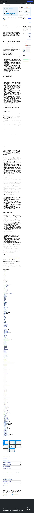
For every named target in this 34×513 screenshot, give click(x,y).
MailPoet (5, 403)
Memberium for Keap (6, 407)
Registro (5, 401)
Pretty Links (5, 426)
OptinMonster (5, 417)
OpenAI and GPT (6, 310)
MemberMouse (5, 408)
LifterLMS (5, 398)
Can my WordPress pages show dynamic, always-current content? (11, 470)
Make (4, 405)
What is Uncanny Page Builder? (6, 466)
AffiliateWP (5, 333)
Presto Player (5, 425)
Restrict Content (6, 434)
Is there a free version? (5, 485)
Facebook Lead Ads (6, 285)
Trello (4, 319)
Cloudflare (5, 351)
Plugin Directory (4, 3)
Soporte (30, 22)
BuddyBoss (5, 345)
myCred (5, 414)
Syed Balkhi (5, 495)
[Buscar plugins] (9, 5)
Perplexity (5, 311)
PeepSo (5, 420)
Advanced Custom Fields (7, 332)
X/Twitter (5, 321)
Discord (5, 282)
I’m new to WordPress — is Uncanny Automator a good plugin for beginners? (7, 479)
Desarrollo (13, 22)
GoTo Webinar (5, 296)
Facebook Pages (6, 286)
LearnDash (5, 395)
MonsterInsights (6, 413)
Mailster (5, 404)
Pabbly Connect (6, 418)
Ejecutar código (5, 435)
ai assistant (30, 36)
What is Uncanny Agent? (6, 460)
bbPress (5, 343)
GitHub (4, 288)
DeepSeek (5, 281)
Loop (4, 400)
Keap (4, 300)
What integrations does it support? (7, 481)
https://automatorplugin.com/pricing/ (7, 252)
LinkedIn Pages (5, 302)
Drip (4, 283)
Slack (4, 315)
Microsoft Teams (6, 307)
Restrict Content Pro (6, 432)
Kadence (5, 393)
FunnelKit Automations (6, 340)
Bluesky (5, 275)
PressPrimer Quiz (6, 424)
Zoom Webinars (5, 326)
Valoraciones (8, 22)
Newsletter (5, 415)
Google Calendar (6, 289)
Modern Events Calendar (7, 412)
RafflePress (5, 429)
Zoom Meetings (6, 325)
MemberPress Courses (6, 410)
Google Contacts (6, 290)
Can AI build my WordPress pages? (7, 468)
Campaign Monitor (6, 277)
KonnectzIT (5, 394)
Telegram (5, 317)
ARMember (5, 337)
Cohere (4, 279)
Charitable (5, 350)
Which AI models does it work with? (7, 464)
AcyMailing (5, 329)
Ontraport (5, 309)
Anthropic (5, 271)
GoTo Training (5, 295)
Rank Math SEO (6, 430)
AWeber (5, 273)
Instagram (5, 299)
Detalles (4, 22)
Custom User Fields (6, 349)
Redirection (5, 431)
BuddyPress (5, 346)
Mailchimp (5, 303)
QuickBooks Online (6, 312)
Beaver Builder (5, 342)
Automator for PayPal (6, 339)
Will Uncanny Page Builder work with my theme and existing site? (11, 472)
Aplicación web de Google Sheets (8, 293)
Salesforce (5, 313)
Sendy (4, 314)
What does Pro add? (5, 483)
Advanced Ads (5, 330)
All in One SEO (5, 335)
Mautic (4, 305)
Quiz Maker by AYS (6, 428)
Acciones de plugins (6, 421)
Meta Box (5, 411)
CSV (4, 348)
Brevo (4, 276)
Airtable (5, 334)
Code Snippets (5, 352)
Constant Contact (6, 280)
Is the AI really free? (5, 458)
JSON (4, 392)
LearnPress (5, 397)
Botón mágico (5, 402)
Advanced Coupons (6, 331)
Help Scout (5, 297)
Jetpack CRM (5, 391)
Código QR (5, 427)
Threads (5, 318)
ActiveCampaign (6, 270)
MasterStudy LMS (6, 406)
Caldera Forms (5, 347)
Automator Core (6, 338)
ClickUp (5, 278)
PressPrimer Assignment (6, 423)
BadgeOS (5, 341)
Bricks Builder (5, 344)
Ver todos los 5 (29, 33)
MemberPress (5, 409)
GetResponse (5, 287)
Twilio (4, 320)
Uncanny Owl (9, 19)
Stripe (4, 316)
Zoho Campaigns (6, 324)
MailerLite (5, 304)
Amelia (4, 336)
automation (30, 37)
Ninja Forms (5, 416)
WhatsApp (5, 322)
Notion (4, 308)
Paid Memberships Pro (6, 419)
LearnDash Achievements (7, 396)
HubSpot (5, 298)
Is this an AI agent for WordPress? (7, 462)
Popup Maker (5, 422)
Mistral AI (5, 306)
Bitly (4, 274)
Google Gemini (5, 291)
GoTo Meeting (5, 294)
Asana (4, 272)
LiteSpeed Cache (6, 399)
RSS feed (5, 433)
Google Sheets (5, 292)
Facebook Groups (6, 284)
